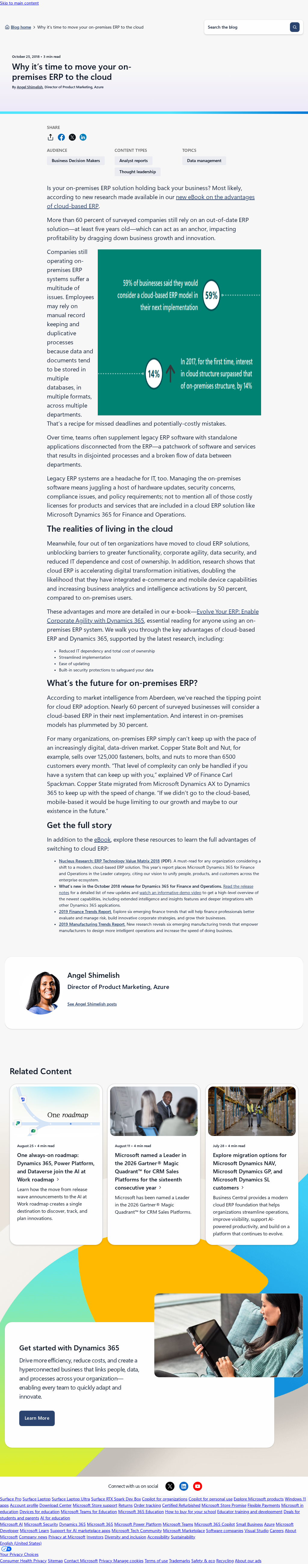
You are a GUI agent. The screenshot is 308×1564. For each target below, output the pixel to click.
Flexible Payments (264, 1505)
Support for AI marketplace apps (80, 1530)
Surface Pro (10, 1499)
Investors (95, 1536)
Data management (204, 160)
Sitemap (55, 1560)
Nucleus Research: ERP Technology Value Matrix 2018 (109, 861)
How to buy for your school (190, 1511)
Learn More (37, 1418)
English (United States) (21, 1543)
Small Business (249, 1524)
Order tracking (147, 1505)
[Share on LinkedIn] (83, 137)
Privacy (106, 1560)
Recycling (225, 1560)
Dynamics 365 (72, 1524)
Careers (277, 1530)
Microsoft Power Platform (138, 1524)
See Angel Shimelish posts (92, 1004)
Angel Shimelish (30, 87)
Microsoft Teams (178, 1524)
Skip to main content (19, 3)
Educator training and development (249, 1511)
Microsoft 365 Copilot (214, 1524)
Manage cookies (128, 1560)
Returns (126, 1505)
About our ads (248, 1560)
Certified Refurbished (181, 1505)
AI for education (55, 1518)
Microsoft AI (11, 1524)
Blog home (21, 27)
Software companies (224, 1530)
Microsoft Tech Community (137, 1530)
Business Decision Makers (76, 160)
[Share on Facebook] (61, 137)
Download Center (55, 1505)
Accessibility (158, 1536)
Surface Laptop (37, 1499)
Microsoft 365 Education (141, 1511)
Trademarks (179, 1560)
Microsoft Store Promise (224, 1505)
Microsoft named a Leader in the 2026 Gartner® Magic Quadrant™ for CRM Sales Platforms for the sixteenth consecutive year (150, 1171)
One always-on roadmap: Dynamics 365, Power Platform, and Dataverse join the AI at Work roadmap (55, 1167)
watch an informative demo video (170, 892)
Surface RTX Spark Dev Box (116, 1499)
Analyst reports (133, 160)
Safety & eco (203, 1560)
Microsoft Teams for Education (89, 1511)
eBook (102, 839)
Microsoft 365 (100, 1524)
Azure (269, 1524)
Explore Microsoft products (259, 1499)
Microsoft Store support (95, 1505)
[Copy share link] (50, 137)
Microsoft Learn (34, 1530)
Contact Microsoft (81, 1560)
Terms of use (156, 1560)
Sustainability (183, 1536)
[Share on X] (72, 137)
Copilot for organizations (164, 1499)
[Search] (295, 27)
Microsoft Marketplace (184, 1530)
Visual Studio (257, 1530)
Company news (33, 1536)
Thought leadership (137, 171)
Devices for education (40, 1511)
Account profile (24, 1505)
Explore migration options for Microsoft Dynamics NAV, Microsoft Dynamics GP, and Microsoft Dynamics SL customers (250, 1171)
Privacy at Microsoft (66, 1536)
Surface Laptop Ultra (71, 1499)
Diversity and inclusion (125, 1536)
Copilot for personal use (211, 1499)
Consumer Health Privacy (23, 1560)
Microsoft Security (41, 1524)
